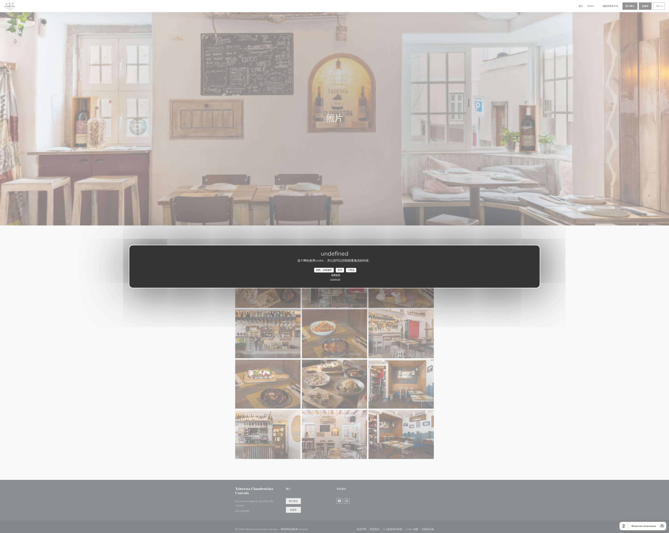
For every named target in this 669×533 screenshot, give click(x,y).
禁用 (340, 269)
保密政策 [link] (335, 275)
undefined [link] (335, 279)
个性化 (351, 269)
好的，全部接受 (324, 269)
